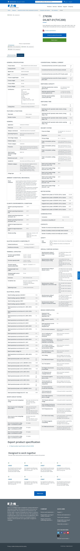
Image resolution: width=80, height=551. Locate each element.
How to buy (54, 40)
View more (40, 493)
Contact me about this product (54, 35)
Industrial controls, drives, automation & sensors (28, 10)
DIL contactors (55, 10)
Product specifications (50, 30)
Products (14, 10)
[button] (79, 275)
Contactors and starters (45, 10)
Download (11, 45)
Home (9, 10)
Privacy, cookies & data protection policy (16, 546)
